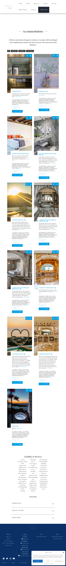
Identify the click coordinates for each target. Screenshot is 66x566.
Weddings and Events (57, 536)
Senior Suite (42, 91)
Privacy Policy (51, 563)
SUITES (28, 3)
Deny (48, 561)
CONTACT (33, 9)
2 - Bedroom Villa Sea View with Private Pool (47, 220)
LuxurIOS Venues (57, 538)
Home (20, 3)
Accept (37, 561)
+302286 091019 (25, 543)
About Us (8, 536)
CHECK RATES (43, 9)
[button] (63, 552)
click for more (18, 96)
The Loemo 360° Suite (18, 354)
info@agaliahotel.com (25, 555)
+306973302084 (25, 551)
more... (18, 104)
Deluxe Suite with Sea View (19, 153)
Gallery (54, 3)
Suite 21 (14, 426)
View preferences (59, 561)
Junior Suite (15, 91)
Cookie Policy (46, 563)
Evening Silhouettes (45, 354)
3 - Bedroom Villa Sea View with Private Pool (20, 288)
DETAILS (15, 107)
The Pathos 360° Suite (18, 220)
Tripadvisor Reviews (41, 536)
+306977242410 (25, 545)
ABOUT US (36, 3)
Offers (45, 3)
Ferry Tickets (23, 9)
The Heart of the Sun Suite (46, 287)
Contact (8, 538)
